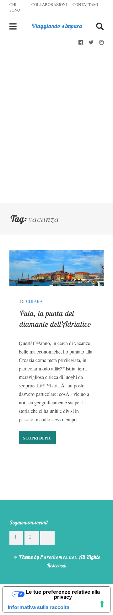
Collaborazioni (49, 4)
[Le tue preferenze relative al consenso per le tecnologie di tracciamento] (102, 604)
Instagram (101, 43)
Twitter (91, 43)
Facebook (80, 43)
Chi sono (14, 7)
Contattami (85, 4)
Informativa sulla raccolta (38, 607)
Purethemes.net (58, 556)
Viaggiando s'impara (56, 26)
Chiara (34, 301)
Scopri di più (37, 438)
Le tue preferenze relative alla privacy (63, 594)
